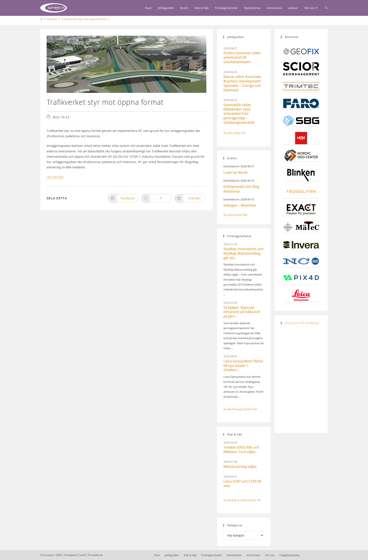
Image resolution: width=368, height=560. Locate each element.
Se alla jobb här (234, 133)
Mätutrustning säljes (240, 466)
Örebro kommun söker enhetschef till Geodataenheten (242, 57)
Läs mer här (55, 177)
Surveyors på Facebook (302, 323)
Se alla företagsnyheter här (240, 409)
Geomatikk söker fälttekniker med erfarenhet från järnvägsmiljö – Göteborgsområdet (239, 113)
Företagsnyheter (211, 555)
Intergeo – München (239, 205)
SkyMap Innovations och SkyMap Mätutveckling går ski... (243, 253)
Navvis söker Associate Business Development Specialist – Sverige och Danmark (242, 83)
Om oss (270, 555)
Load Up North (235, 172)
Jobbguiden (172, 555)
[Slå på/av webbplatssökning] (326, 8)
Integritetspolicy (289, 555)
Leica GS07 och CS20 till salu (242, 483)
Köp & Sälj (190, 555)
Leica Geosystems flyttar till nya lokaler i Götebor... (243, 365)
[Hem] (41, 19)
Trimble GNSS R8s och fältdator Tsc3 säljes (241, 449)
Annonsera (253, 555)
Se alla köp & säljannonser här (242, 500)
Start (157, 555)
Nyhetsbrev (234, 555)
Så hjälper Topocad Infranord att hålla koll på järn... (241, 312)
